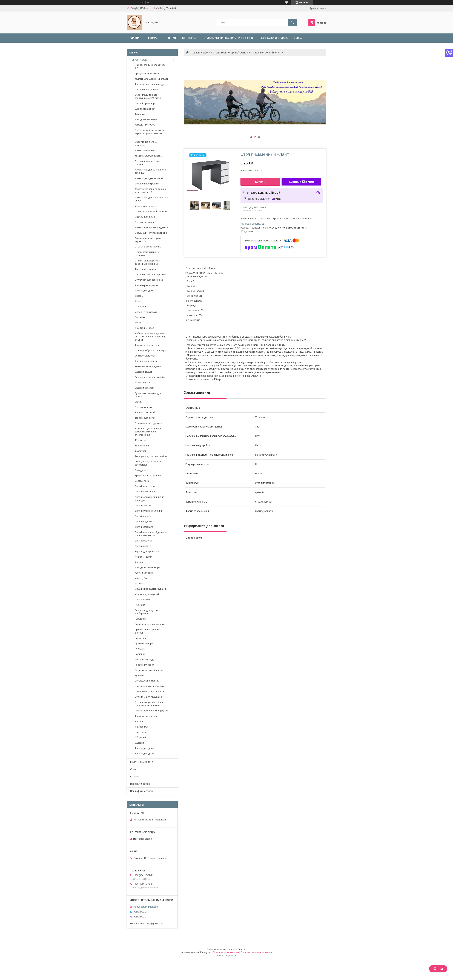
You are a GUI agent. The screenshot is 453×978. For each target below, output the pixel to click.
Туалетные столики (145, 269)
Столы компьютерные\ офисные (232, 52)
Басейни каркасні (144, 387)
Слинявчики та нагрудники (149, 691)
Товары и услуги (200, 52)
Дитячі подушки (143, 521)
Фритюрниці (141, 726)
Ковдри (139, 562)
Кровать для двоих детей (149, 178)
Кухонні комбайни (144, 572)
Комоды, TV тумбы (145, 124)
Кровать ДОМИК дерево (148, 156)
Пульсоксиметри (144, 643)
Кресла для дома (144, 290)
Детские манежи (144, 407)
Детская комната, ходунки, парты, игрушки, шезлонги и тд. (150, 133)
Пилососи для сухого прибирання (147, 612)
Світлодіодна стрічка (147, 680)
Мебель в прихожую (146, 312)
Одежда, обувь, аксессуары (150, 350)
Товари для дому (144, 748)
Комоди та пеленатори (147, 567)
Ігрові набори (142, 445)
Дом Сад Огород (144, 328)
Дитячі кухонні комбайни (148, 510)
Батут (138, 322)
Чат (441, 968)
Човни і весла (142, 382)
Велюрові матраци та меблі (150, 377)
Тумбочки (140, 114)
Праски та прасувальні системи (147, 631)
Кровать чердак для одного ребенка (150, 171)
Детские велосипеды (146, 89)
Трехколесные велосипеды (149, 84)
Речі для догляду (144, 659)
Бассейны (140, 317)
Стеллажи (140, 306)
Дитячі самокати (144, 527)
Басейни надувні (144, 371)
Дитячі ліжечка (143, 516)
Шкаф (138, 301)
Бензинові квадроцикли (148, 366)
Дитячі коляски (143, 505)
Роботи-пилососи (144, 664)
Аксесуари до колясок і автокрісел (148, 463)
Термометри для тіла (146, 716)
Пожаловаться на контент (226, 952)
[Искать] (292, 22)
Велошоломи (142, 481)
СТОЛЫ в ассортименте (148, 246)
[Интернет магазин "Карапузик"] (134, 28)
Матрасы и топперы (146, 206)
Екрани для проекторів (147, 551)
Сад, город (141, 732)
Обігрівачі (140, 737)
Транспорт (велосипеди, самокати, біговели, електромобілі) (148, 431)
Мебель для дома (145, 216)
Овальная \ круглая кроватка (151, 233)
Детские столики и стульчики (150, 274)
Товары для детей (145, 412)
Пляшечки (140, 618)
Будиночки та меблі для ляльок (148, 395)
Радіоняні (140, 654)
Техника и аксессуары (147, 345)
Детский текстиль (144, 222)
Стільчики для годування (148, 423)
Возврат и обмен (140, 783)
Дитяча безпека (143, 540)
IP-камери (140, 440)
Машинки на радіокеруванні (150, 589)
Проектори (141, 638)
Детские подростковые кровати (147, 163)
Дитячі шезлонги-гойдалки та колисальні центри (151, 534)
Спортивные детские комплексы (146, 143)
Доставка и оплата (274, 38)
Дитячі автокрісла (145, 486)
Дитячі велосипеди (145, 491)
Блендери (140, 470)
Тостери (139, 721)
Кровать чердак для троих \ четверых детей (150, 190)
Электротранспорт (145, 108)
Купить (260, 181)
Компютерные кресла (146, 285)
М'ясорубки (141, 578)
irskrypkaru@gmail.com (145, 906)
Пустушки (140, 648)
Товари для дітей (144, 753)
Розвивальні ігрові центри (149, 670)
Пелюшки (140, 604)
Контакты (189, 38)
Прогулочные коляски (147, 73)
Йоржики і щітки (143, 556)
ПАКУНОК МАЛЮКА (141, 762)
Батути (138, 401)
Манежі (139, 583)
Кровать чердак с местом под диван (151, 199)
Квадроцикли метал (146, 361)
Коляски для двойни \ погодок (151, 79)
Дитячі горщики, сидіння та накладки (149, 498)
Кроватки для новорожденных (151, 227)
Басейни (139, 743)
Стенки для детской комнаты (151, 211)
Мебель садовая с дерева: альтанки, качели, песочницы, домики (151, 336)
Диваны (139, 296)
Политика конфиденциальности (256, 952)
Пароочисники (142, 599)
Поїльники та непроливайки (150, 624)
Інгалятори (141, 451)
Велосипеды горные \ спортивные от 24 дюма (148, 96)
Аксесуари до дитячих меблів (151, 456)
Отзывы (134, 776)
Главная (135, 38)
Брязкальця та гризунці (148, 475)
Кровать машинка (144, 150)
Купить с (295, 181)
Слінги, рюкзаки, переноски (150, 686)
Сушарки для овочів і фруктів (151, 710)
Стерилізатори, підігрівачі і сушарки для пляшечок (150, 704)
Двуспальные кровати (147, 183)
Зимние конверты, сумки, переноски (148, 240)
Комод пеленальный (146, 119)
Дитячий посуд (143, 546)
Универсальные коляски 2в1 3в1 (150, 66)
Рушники (139, 675)
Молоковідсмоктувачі (147, 594)
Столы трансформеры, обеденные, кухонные (147, 262)
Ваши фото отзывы (141, 791)
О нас (172, 38)
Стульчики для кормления (149, 279)
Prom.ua (242, 949)
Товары (153, 38)
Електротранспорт (145, 355)
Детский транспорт (145, 103)
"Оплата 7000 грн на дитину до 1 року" (228, 38)
